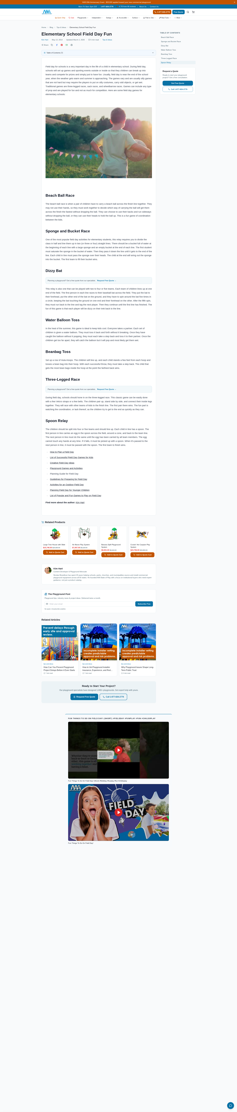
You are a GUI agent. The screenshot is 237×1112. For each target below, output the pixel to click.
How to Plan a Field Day (62, 452)
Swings (108, 18)
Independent (96, 18)
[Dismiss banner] (235, 2)
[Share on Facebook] (57, 45)
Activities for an (58, 484)
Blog (51, 27)
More (178, 18)
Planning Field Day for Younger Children (69, 490)
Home (43, 27)
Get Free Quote (177, 83)
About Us (142, 7)
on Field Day (94, 495)
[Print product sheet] (72, 45)
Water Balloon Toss (168, 50)
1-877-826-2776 (107, 7)
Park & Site (149, 18)
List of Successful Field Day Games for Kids (71, 457)
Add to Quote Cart (56, 552)
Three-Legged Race (169, 58)
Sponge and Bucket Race (171, 41)
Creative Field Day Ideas (62, 463)
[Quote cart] (193, 12)
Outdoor (70, 484)
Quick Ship (61, 18)
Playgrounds (82, 18)
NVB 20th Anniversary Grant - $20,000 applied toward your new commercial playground (116, 2)
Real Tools (165, 18)
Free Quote (178, 12)
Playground (55, 468)
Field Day (79, 484)
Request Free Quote (85, 697)
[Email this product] (67, 45)
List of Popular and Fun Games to (67, 495)
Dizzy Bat (164, 46)
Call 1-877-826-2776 (115, 697)
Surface (135, 18)
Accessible (123, 18)
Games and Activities (72, 468)
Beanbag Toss (166, 54)
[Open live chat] (230, 1105)
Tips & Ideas (61, 27)
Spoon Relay (166, 63)
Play (86, 495)
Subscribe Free (144, 604)
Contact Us (154, 7)
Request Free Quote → (106, 281)
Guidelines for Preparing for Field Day (68, 479)
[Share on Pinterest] (62, 45)
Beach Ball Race (167, 37)
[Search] (188, 12)
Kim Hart (44, 40)
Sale (72, 18)
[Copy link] (52, 45)
